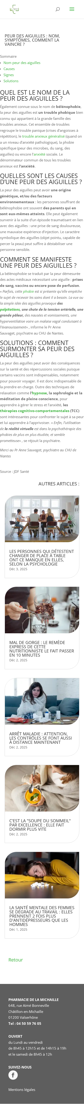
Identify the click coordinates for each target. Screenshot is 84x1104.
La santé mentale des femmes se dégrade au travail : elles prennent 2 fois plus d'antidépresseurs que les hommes (41, 916)
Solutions (11, 80)
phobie (28, 291)
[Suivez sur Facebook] (13, 1075)
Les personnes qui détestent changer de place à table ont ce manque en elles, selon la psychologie (41, 557)
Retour (15, 960)
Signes (9, 74)
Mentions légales (21, 1089)
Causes (9, 68)
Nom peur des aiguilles (22, 62)
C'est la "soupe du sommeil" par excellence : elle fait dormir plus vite (40, 825)
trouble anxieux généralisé (43, 136)
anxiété (39, 154)
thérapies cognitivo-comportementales (34, 410)
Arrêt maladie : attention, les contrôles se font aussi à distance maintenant (40, 738)
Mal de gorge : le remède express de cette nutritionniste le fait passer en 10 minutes (41, 649)
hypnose (39, 393)
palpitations (10, 309)
